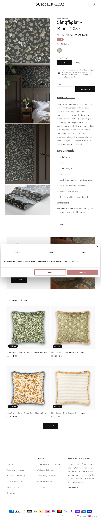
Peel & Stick (42, 487)
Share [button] (62, 224)
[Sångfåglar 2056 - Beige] (59, 50)
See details (73, 487)
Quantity (60, 84)
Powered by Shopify (57, 516)
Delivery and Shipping (16, 476)
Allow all (82, 272)
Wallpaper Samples (45, 482)
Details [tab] (50, 252)
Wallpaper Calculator (66, 97)
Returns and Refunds (15, 482)
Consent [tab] (18, 252)
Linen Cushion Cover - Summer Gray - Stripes (68, 413)
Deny (50, 272)
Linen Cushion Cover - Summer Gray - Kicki (67, 352)
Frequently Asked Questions (48, 464)
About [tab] (83, 252)
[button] (8, 4)
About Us (10, 464)
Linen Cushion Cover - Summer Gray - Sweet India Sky (27, 352)
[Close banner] (97, 246)
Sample (79, 62)
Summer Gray (46, 516)
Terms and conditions (15, 470)
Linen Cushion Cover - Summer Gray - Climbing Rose (26, 413)
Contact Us (11, 493)
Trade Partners (13, 487)
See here (19, 279)
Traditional (64, 62)
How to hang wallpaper (46, 476)
